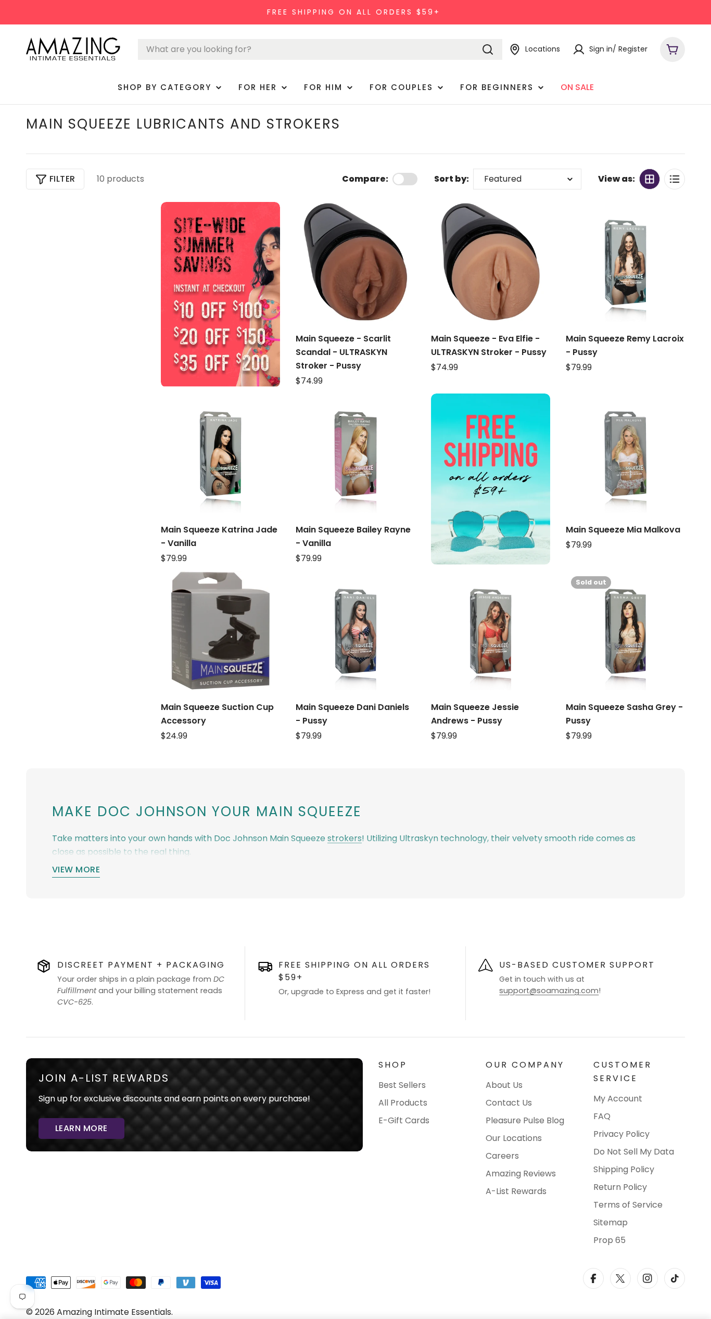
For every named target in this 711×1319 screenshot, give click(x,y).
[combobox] (320, 49)
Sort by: (451, 179)
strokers (344, 838)
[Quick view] (402, 222)
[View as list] (674, 179)
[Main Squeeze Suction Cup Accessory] (220, 630)
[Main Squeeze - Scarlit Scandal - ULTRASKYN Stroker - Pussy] (355, 261)
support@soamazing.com (549, 990)
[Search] (487, 49)
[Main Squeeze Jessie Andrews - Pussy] (490, 630)
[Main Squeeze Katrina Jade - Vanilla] (220, 453)
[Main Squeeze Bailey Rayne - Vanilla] (355, 453)
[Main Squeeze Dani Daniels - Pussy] (355, 630)
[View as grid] (649, 179)
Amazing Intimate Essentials (114, 1312)
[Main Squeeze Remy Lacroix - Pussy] (625, 261)
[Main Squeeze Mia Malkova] (625, 453)
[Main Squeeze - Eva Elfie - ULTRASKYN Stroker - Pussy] (490, 261)
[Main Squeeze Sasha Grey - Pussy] (625, 630)
